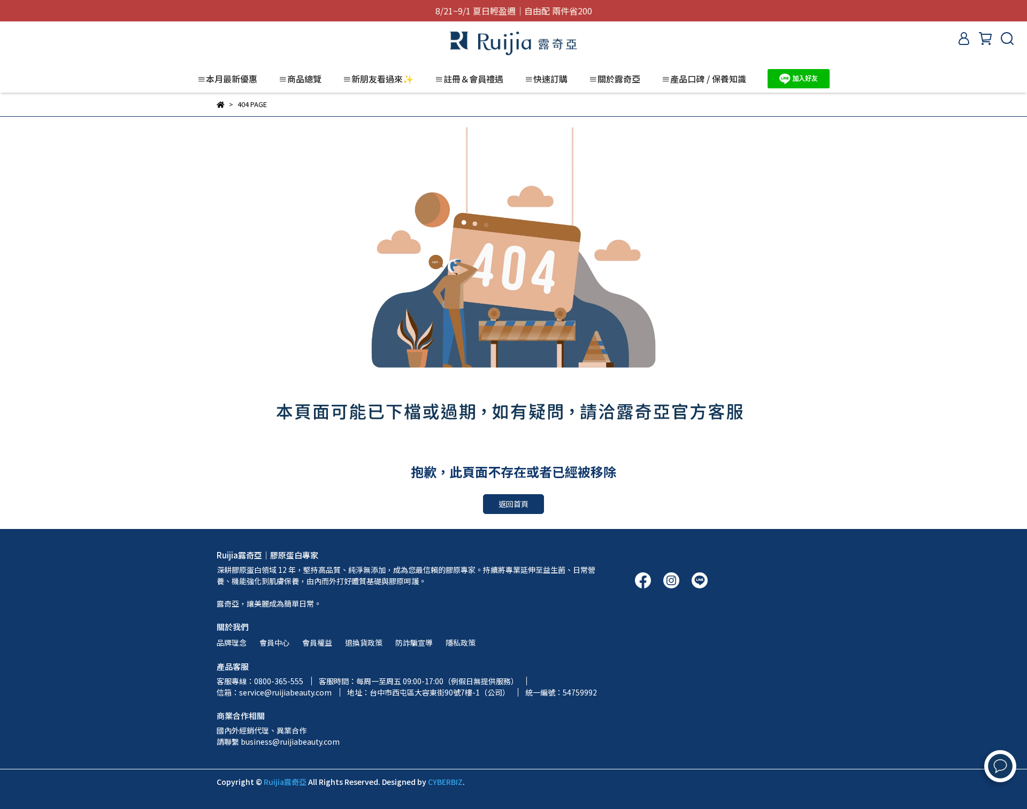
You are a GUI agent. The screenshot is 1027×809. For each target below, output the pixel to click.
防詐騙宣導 (414, 642)
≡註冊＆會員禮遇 (469, 79)
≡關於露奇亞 (614, 79)
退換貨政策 (363, 642)
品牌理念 (232, 642)
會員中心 (274, 642)
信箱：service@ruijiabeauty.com (274, 692)
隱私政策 (461, 642)
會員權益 (317, 642)
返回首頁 (513, 503)
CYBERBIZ (445, 781)
